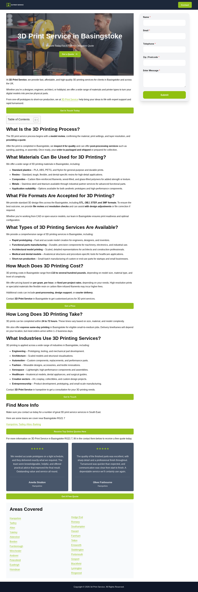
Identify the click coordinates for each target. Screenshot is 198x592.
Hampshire (12, 424)
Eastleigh (14, 565)
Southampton (78, 526)
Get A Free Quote (70, 496)
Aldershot (15, 537)
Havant (75, 531)
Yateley (13, 532)
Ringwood (76, 573)
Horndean (15, 569)
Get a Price (70, 306)
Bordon (13, 541)
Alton (29, 424)
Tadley (22, 424)
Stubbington (77, 549)
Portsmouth (77, 554)
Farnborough (16, 546)
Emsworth (76, 545)
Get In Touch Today (70, 110)
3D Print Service (69, 99)
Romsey (75, 522)
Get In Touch (70, 397)
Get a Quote (68, 54)
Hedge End (77, 517)
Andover (14, 555)
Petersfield (15, 560)
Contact (185, 5)
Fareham (75, 536)
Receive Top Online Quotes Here (70, 431)
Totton (74, 540)
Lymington (76, 568)
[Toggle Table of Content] (34, 119)
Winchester (15, 551)
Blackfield (76, 563)
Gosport (75, 559)
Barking (37, 424)
